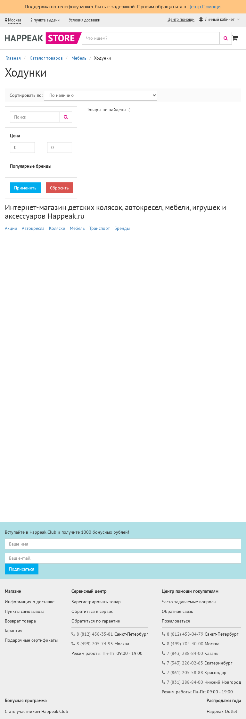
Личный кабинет (219, 19)
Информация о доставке (29, 602)
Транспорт (99, 228)
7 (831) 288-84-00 (185, 682)
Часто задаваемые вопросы (189, 602)
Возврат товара (20, 621)
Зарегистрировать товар (96, 602)
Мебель (77, 228)
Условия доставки (84, 20)
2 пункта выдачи (45, 20)
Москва (14, 20)
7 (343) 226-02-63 (185, 663)
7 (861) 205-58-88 (185, 672)
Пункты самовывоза (25, 611)
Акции (11, 228)
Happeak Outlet (222, 711)
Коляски (57, 228)
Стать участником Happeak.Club (36, 711)
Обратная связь (177, 611)
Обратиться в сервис (92, 611)
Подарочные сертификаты (31, 640)
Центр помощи (181, 19)
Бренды (122, 228)
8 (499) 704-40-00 (185, 644)
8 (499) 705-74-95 (95, 644)
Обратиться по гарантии (95, 621)
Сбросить (59, 188)
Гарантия (13, 630)
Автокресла (33, 228)
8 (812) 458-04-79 (185, 634)
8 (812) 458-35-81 (95, 634)
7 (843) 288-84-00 (185, 653)
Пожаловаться (176, 621)
